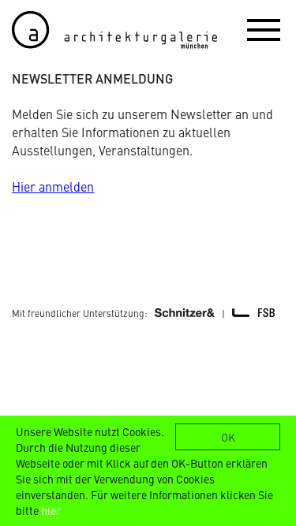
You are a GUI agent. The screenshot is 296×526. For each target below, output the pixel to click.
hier (51, 510)
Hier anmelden (53, 186)
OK (228, 437)
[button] (263, 29)
